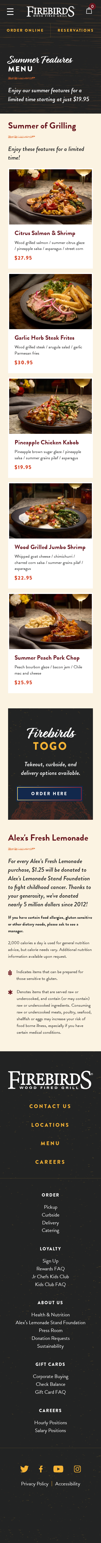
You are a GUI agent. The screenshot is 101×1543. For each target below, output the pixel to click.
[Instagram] (77, 1470)
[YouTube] (58, 1470)
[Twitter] (24, 1470)
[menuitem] (25, 30)
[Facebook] (41, 1470)
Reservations (76, 30)
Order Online (25, 30)
